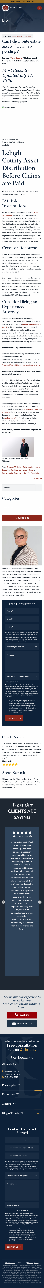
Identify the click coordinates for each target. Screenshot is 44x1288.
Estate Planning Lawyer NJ (33, 1270)
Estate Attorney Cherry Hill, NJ (11, 1265)
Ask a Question (17, 58)
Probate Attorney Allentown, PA (28, 1265)
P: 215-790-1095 (11, 1077)
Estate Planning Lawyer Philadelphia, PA (15, 1277)
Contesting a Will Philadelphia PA (12, 1282)
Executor (5, 470)
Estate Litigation (17, 36)
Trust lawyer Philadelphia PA (29, 1282)
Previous (4, 902)
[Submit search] (38, 487)
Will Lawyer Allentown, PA (34, 1277)
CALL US (24, 1015)
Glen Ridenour (16, 470)
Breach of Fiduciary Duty (17, 467)
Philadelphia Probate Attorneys (11, 1272)
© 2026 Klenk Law (10, 1263)
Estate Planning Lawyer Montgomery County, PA (24, 1274)
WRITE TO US (24, 1023)
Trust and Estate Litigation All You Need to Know (21, 365)
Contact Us (12, 718)
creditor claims (34, 467)
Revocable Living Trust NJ (26, 1272)
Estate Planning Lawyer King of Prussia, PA (31, 1269)
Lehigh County (28, 470)
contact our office (11, 418)
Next (40, 902)
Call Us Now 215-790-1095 (22, 1)
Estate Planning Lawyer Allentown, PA (26, 1267)
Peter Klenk (27, 36)
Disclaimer (30, 1263)
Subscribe (23, 518)
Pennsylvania (7, 473)
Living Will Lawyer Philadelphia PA (14, 1279)
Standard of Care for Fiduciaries (27, 473)
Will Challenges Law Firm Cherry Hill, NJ (14, 1270)
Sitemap (36, 1263)
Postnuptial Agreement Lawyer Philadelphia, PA (26, 1280)
